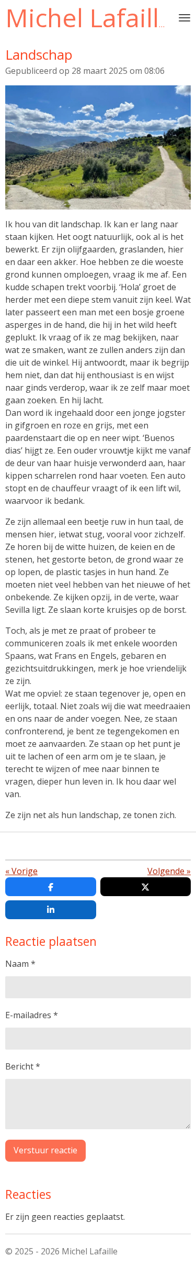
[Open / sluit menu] (184, 18)
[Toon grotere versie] (98, 147)
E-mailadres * (31, 1015)
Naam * (20, 963)
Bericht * (22, 1066)
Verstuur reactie (45, 1150)
